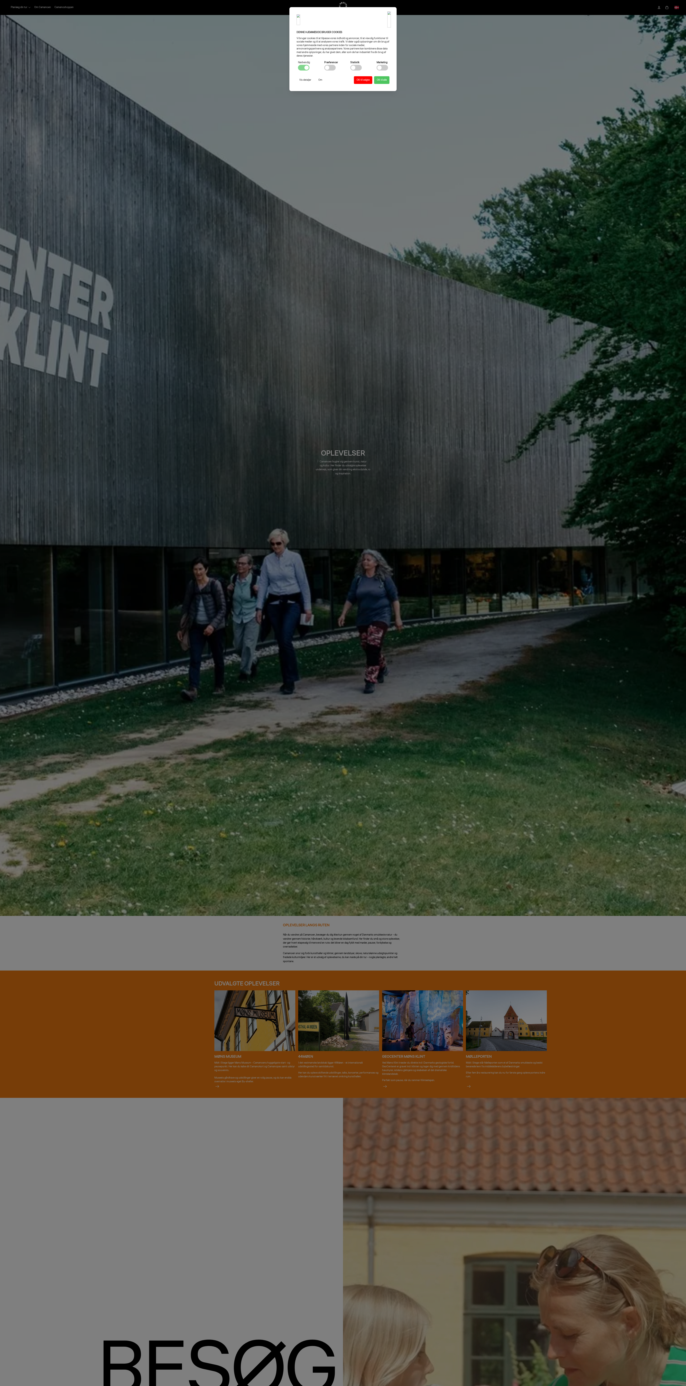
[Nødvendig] (303, 68)
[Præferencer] (330, 68)
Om (320, 80)
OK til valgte (363, 80)
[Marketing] (382, 68)
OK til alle (382, 80)
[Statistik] (356, 68)
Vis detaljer (305, 80)
